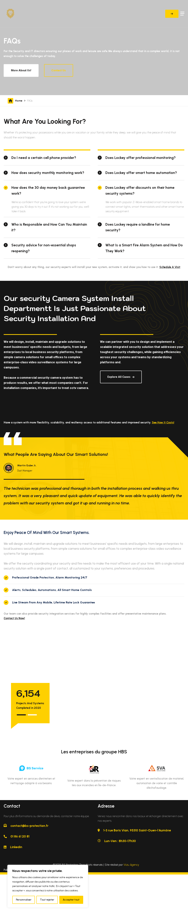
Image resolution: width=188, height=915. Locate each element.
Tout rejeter (47, 899)
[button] (21, 714)
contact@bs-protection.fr (29, 826)
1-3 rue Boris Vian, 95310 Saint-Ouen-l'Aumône (137, 830)
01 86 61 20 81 (19, 836)
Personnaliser (23, 899)
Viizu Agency (131, 864)
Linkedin (16, 847)
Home (18, 100)
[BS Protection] (17, 13)
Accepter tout (71, 899)
